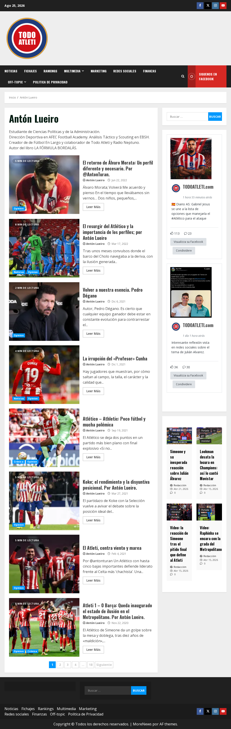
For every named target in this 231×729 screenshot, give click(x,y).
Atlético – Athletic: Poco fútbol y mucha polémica (44, 437)
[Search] (182, 76)
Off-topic (15, 82)
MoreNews (142, 724)
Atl (175, 218)
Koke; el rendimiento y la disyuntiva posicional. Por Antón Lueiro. (44, 501)
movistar (205, 440)
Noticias (11, 71)
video (174, 438)
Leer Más (93, 207)
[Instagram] (215, 5)
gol (202, 435)
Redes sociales (124, 71)
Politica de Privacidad (50, 82)
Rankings (50, 71)
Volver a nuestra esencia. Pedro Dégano (44, 311)
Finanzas (149, 71)
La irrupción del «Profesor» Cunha (44, 374)
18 (90, 665)
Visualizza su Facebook (188, 242)
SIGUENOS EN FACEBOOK (208, 76)
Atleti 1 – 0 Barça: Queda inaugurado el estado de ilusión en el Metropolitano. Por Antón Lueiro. (44, 627)
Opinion (19, 208)
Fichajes (30, 71)
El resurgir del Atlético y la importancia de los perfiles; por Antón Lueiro (44, 248)
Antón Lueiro (95, 180)
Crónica (18, 461)
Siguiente (104, 665)
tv (214, 430)
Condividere (184, 250)
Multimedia (72, 71)
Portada (175, 433)
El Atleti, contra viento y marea (44, 564)
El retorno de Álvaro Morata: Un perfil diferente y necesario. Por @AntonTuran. (44, 184)
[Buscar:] (187, 116)
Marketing (98, 71)
